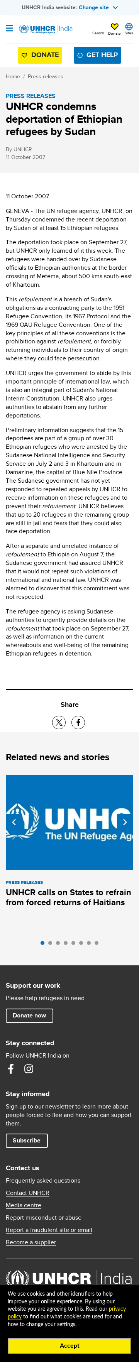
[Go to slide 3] (60, 945)
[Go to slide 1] (44, 945)
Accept (70, 1346)
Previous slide (14, 822)
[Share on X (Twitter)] (59, 722)
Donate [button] (114, 33)
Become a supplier (31, 1242)
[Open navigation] (9, 29)
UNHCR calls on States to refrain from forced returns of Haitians (68, 897)
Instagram (29, 1069)
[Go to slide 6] (83, 945)
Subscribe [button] (27, 1140)
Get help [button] (102, 55)
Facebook (11, 1069)
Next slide (125, 822)
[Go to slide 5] (75, 945)
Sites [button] (129, 32)
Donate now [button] (29, 1015)
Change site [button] (94, 7)
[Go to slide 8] (98, 945)
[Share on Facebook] (78, 722)
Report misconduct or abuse (43, 1217)
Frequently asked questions (43, 1180)
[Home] (45, 29)
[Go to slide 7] (91, 945)
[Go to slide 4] (67, 945)
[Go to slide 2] (52, 945)
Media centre (23, 1205)
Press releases (45, 76)
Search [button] (98, 32)
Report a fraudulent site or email (49, 1230)
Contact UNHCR (27, 1193)
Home (13, 76)
